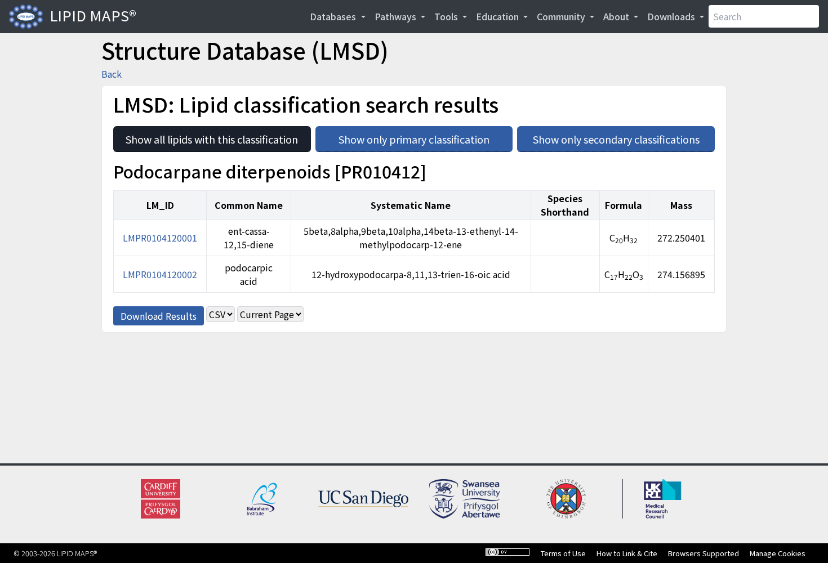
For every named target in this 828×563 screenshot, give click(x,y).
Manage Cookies (777, 553)
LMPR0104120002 (160, 274)
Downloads (672, 16)
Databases (334, 16)
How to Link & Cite (626, 553)
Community (562, 16)
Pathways (397, 16)
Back (111, 74)
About (617, 16)
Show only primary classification (426, 136)
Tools (447, 16)
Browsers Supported (703, 553)
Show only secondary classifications (624, 136)
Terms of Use (563, 553)
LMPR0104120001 (160, 237)
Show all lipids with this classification (218, 136)
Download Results (159, 316)
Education (498, 16)
